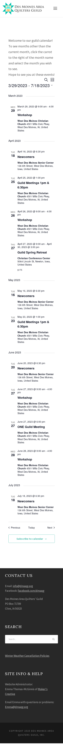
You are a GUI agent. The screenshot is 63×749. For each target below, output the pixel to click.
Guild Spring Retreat (32, 252)
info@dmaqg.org (23, 586)
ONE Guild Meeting (31, 427)
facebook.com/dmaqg (31, 591)
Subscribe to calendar (29, 538)
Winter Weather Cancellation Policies (27, 656)
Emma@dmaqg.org (16, 707)
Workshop (24, 115)
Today (31, 527)
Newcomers (25, 157)
